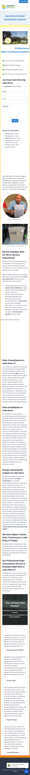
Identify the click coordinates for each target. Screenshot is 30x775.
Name (4, 91)
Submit (15, 120)
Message (5, 106)
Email (4, 99)
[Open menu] (27, 7)
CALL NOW (23, 1)
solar (16, 373)
